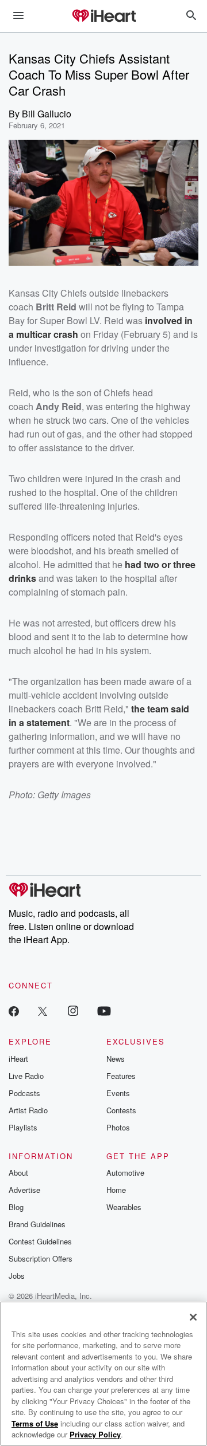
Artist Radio (28, 1110)
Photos (118, 1127)
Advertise (24, 1189)
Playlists (23, 1127)
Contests (121, 1110)
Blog (16, 1206)
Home (116, 1189)
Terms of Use (35, 1423)
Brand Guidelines (37, 1224)
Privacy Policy (95, 1434)
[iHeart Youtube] (104, 1010)
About (18, 1172)
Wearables (123, 1206)
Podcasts (24, 1093)
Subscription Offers (40, 1258)
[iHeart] (103, 16)
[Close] (193, 1317)
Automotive (125, 1172)
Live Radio (26, 1075)
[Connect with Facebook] (14, 1010)
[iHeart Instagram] (73, 1010)
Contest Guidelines (40, 1241)
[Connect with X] (42, 1010)
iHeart (18, 1058)
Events (118, 1093)
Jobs (17, 1275)
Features (121, 1075)
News (115, 1058)
